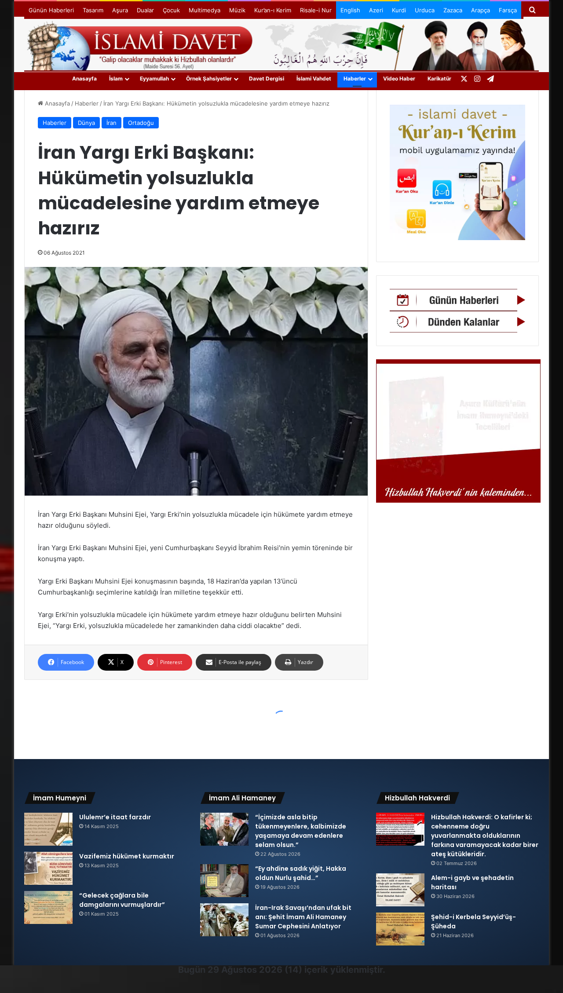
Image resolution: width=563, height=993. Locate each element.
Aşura (120, 10)
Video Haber (399, 78)
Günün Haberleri (51, 10)
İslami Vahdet (313, 78)
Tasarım (93, 10)
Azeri (376, 10)
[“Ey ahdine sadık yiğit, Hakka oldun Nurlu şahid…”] (224, 880)
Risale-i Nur (316, 10)
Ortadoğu (141, 122)
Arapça (480, 10)
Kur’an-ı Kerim (272, 10)
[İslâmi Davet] (281, 44)
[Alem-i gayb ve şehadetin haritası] (400, 889)
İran (111, 122)
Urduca (425, 10)
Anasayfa (84, 78)
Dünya (86, 122)
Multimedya (204, 10)
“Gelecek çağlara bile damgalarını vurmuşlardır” (122, 900)
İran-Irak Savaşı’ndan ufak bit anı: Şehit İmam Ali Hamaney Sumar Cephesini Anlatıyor (303, 917)
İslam (116, 78)
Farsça (508, 10)
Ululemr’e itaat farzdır (115, 817)
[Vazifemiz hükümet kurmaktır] (48, 868)
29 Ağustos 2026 (245, 969)
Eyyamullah (154, 78)
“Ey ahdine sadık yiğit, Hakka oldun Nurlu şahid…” (300, 873)
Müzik (237, 10)
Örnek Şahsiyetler (209, 78)
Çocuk (171, 10)
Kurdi (399, 10)
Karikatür (439, 78)
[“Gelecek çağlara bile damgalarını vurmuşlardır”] (48, 907)
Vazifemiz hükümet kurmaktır (126, 856)
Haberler (355, 78)
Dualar (145, 10)
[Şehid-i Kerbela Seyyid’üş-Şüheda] (400, 929)
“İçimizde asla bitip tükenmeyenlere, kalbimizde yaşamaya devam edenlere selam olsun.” (300, 831)
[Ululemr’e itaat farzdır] (48, 829)
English (350, 10)
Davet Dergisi (266, 78)
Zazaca (452, 10)
